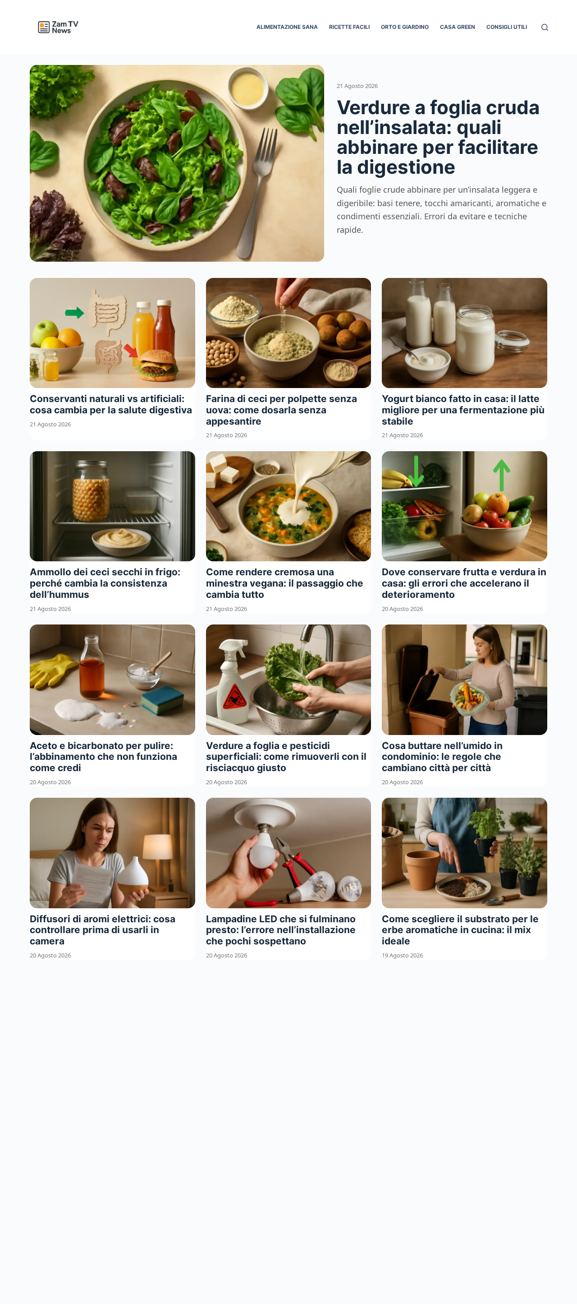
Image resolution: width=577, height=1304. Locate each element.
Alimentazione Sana (287, 26)
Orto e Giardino (405, 26)
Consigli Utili (506, 26)
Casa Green (457, 26)
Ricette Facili (349, 26)
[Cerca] (544, 27)
